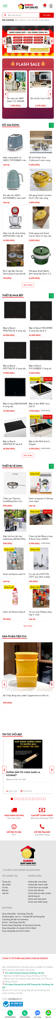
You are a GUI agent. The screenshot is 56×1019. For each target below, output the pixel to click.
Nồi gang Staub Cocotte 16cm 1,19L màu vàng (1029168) (40, 197)
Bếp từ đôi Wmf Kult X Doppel (39, 443)
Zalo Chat (37, 1017)
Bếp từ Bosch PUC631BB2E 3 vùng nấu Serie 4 (40, 367)
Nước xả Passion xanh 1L (14, 574)
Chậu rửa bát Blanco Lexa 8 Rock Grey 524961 (41, 537)
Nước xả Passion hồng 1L (14, 611)
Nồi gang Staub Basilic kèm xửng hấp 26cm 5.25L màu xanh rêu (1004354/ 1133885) (41, 272)
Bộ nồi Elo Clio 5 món (41, 98)
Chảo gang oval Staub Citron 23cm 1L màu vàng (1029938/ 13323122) (40, 234)
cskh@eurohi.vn (15, 999)
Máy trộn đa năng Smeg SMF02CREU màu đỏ (14, 234)
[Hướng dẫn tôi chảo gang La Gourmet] (28, 754)
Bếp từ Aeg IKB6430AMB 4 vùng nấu (15, 405)
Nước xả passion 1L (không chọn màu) (41, 500)
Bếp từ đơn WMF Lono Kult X (39, 405)
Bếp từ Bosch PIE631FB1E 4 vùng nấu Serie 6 (41, 329)
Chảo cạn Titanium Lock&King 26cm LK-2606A (12, 500)
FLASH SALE (28, 64)
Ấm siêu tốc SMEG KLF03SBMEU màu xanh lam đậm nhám (14, 197)
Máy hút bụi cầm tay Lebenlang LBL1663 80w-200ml (15, 538)
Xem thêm (28, 285)
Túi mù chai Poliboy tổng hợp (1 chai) (40, 613)
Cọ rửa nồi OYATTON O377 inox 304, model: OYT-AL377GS (39, 575)
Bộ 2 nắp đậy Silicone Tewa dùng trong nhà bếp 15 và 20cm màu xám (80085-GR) (15, 272)
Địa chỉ (48, 1017)
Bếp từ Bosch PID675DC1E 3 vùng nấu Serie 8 (14, 329)
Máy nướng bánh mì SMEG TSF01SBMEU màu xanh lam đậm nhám (15, 159)
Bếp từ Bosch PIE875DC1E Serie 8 (12, 443)
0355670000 (10, 1017)
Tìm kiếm (47, 15)
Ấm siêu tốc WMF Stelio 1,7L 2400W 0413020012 (15, 100)
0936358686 (25, 1017)
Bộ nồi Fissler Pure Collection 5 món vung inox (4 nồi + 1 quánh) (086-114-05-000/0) (39, 159)
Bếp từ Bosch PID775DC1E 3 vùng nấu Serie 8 (14, 367)
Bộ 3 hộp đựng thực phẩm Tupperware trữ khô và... (26, 695)
